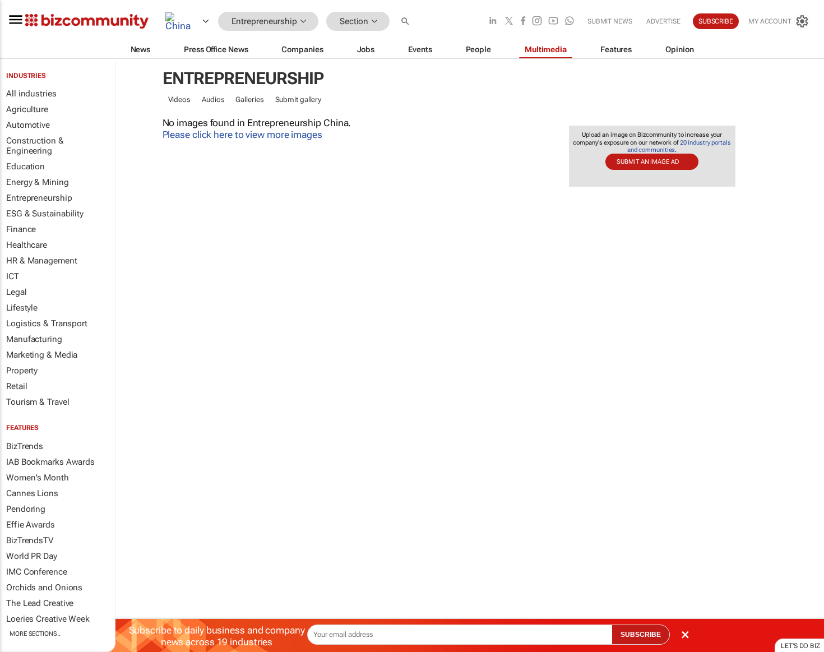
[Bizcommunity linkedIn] (492, 21)
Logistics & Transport (46, 323)
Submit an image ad (647, 161)
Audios (213, 99)
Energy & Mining (37, 182)
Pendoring (25, 509)
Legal (16, 292)
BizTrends (24, 446)
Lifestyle (22, 308)
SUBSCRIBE (641, 635)
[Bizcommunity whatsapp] (569, 21)
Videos (179, 99)
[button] (406, 21)
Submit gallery (298, 99)
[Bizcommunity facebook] (523, 21)
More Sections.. (35, 633)
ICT (12, 276)
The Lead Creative (39, 603)
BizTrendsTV (29, 540)
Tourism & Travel (37, 402)
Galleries (249, 99)
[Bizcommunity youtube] (553, 21)
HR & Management (41, 261)
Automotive (28, 125)
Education (25, 166)
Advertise (663, 21)
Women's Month (37, 478)
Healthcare (26, 245)
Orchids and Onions (44, 587)
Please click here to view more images (242, 134)
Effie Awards (30, 525)
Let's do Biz (800, 646)
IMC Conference (36, 572)
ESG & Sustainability (45, 214)
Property (22, 371)
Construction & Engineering (35, 146)
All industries (31, 94)
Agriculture (27, 109)
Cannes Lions (32, 493)
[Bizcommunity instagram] (537, 21)
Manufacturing (34, 339)
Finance (21, 229)
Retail (16, 386)
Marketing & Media (41, 355)
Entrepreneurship (39, 198)
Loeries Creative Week (48, 619)
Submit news (609, 21)
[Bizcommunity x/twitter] (509, 21)
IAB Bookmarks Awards (50, 462)
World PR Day (31, 556)
